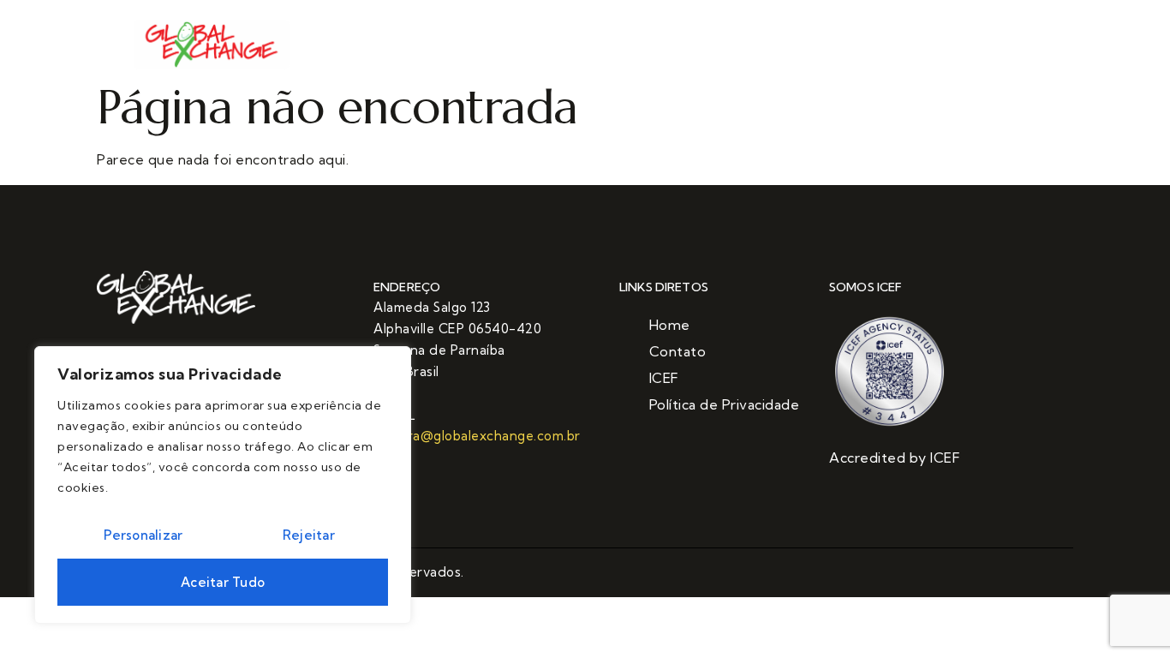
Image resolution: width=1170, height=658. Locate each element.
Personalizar (143, 535)
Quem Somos (542, 46)
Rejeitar (309, 535)
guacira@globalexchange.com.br (477, 436)
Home (443, 46)
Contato (718, 46)
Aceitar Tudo (223, 582)
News (638, 46)
